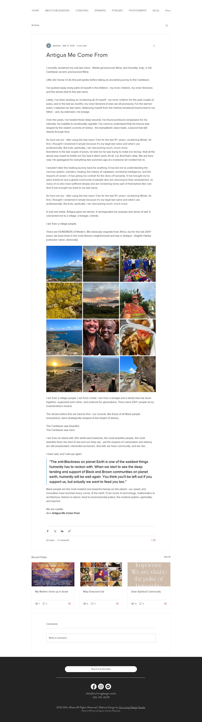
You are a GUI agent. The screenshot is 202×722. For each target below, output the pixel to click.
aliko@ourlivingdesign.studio (101, 693)
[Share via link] (69, 531)
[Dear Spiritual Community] (149, 574)
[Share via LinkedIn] (62, 531)
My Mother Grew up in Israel (51, 591)
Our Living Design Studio (132, 707)
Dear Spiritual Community (146, 591)
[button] (166, 25)
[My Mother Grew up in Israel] (53, 574)
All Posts (35, 25)
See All (167, 557)
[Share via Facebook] (47, 531)
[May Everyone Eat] (101, 574)
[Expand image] (64, 264)
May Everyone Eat (93, 591)
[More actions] (154, 45)
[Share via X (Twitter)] (55, 531)
